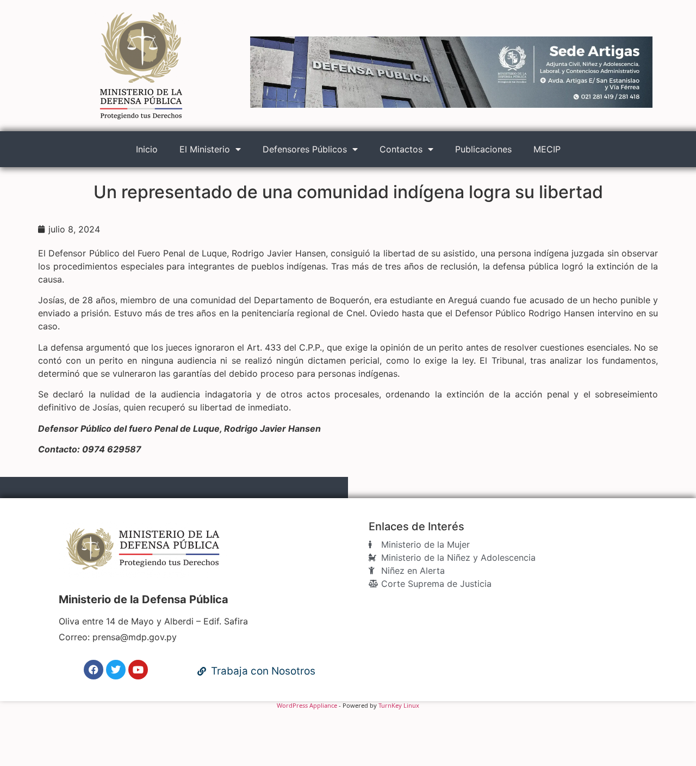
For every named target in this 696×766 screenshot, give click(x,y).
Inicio (147, 149)
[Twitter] (116, 669)
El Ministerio (204, 149)
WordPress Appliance (307, 705)
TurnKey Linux (398, 705)
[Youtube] (138, 669)
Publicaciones (483, 149)
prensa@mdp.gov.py (134, 637)
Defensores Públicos (305, 149)
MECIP (547, 149)
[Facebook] (93, 669)
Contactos (401, 149)
